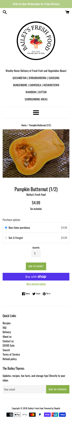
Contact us (8, 341)
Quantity (36, 247)
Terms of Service (11, 354)
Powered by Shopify (52, 408)
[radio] (6, 227)
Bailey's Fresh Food (35, 408)
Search (6, 350)
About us (7, 336)
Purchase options (11, 220)
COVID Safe (9, 345)
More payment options (36, 284)
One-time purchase (19, 227)
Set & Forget (16, 238)
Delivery (7, 332)
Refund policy (10, 359)
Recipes (7, 323)
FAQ (4, 327)
